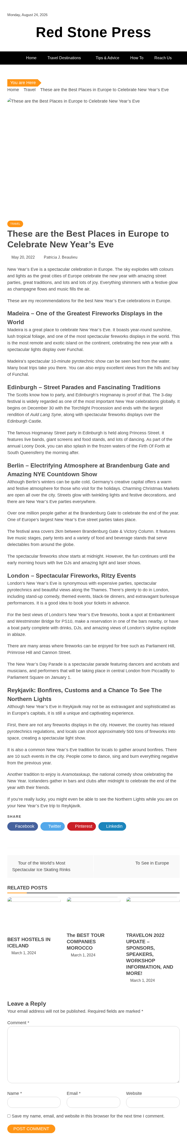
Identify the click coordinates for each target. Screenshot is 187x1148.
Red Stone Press (93, 32)
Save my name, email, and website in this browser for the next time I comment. (88, 1116)
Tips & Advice (107, 58)
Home (31, 58)
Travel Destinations (64, 58)
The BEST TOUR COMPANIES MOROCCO (85, 942)
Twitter (54, 826)
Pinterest (83, 826)
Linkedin (113, 826)
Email (74, 1093)
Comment (18, 1022)
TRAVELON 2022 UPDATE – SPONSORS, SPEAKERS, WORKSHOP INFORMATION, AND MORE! (149, 954)
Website (134, 1093)
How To (136, 58)
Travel (15, 223)
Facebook (24, 826)
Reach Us (163, 58)
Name (14, 1093)
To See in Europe (152, 863)
